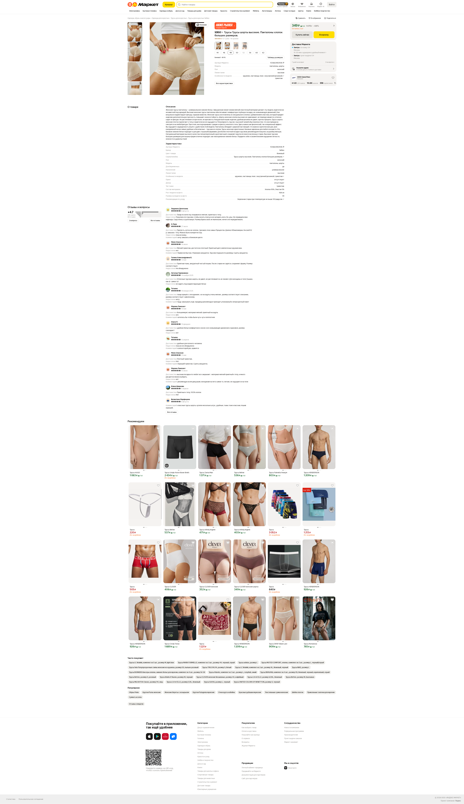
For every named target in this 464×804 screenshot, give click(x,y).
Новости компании (291, 727)
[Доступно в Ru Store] (173, 739)
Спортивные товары (205, 775)
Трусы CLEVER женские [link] (208, 587)
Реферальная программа (294, 731)
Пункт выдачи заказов (293, 738)
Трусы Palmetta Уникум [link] (278, 473)
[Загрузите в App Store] (149, 739)
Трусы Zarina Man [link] (206, 473)
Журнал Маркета (248, 746)
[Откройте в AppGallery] (165, 739)
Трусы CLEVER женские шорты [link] (246, 587)
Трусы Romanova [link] (310, 644)
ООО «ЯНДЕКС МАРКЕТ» (451, 798)
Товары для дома (204, 749)
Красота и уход (203, 757)
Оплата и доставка (249, 731)
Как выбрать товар (249, 727)
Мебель (200, 731)
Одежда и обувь (203, 746)
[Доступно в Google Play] (157, 739)
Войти (332, 4)
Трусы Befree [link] (239, 473)
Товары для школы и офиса (208, 771)
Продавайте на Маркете (251, 771)
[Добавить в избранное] (158, 428)
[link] (151, 662)
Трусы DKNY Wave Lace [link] (278, 644)
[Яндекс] (458, 801)
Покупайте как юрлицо (251, 735)
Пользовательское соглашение (31, 799)
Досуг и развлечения (205, 727)
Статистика (10, 799)
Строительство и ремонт (207, 782)
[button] (225, 25)
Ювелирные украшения (206, 789)
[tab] (134, 11)
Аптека (200, 753)
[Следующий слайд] (205, 58)
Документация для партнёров (253, 775)
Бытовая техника (204, 735)
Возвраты (245, 742)
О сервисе (246, 738)
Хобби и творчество (205, 760)
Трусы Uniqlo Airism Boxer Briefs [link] (177, 473)
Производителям (291, 735)
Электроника (202, 742)
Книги (199, 767)
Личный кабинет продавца (252, 768)
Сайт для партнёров (249, 778)
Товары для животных (206, 778)
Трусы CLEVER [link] (170, 587)
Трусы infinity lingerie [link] (207, 530)
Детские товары (203, 786)
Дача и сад (201, 764)
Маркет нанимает (291, 742)
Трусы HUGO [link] (135, 473)
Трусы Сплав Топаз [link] (172, 644)
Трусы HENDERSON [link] (311, 473)
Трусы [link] (132, 530)
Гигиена (200, 738)
